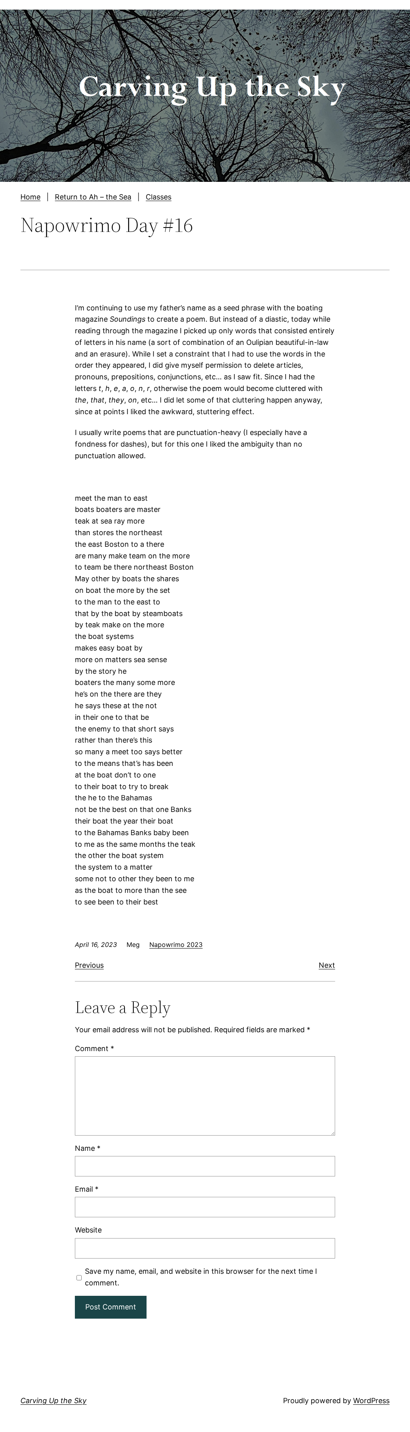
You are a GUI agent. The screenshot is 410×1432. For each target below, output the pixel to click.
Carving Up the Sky (53, 1400)
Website (88, 1230)
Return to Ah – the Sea (93, 197)
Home (30, 197)
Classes (158, 197)
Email (86, 1189)
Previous (89, 965)
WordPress (371, 1400)
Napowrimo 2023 (176, 945)
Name (87, 1148)
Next (327, 965)
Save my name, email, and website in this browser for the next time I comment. (201, 1277)
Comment (94, 1048)
